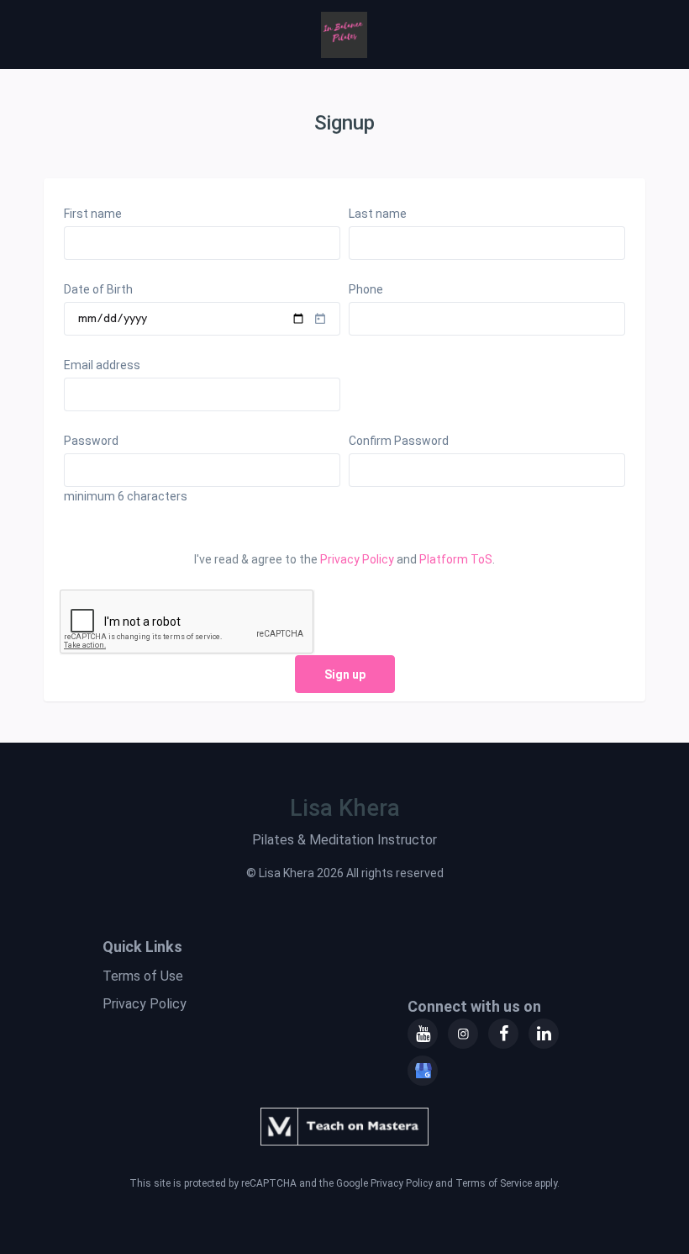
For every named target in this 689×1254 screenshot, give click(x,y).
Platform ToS (455, 559)
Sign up (345, 674)
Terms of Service (493, 1183)
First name (93, 213)
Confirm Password (399, 440)
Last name (378, 213)
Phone (366, 289)
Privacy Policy (357, 559)
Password (91, 440)
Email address (102, 365)
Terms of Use (143, 976)
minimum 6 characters (125, 496)
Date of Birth (98, 289)
